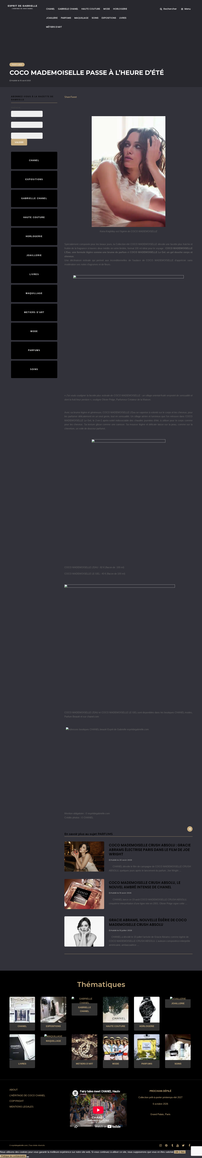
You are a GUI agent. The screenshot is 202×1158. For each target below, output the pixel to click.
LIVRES (122, 17)
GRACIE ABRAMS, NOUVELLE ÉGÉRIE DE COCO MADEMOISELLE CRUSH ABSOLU (148, 922)
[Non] (28, 1156)
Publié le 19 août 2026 (120, 893)
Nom (13, 118)
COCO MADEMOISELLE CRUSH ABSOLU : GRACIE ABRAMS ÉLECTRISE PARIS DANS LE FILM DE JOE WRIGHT (150, 850)
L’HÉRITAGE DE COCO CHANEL (27, 1095)
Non (182, 1152)
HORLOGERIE (120, 8)
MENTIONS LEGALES (21, 1106)
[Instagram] (160, 1145)
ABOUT (13, 1089)
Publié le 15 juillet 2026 (121, 930)
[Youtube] (177, 1145)
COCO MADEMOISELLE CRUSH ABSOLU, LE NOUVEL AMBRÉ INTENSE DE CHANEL (144, 885)
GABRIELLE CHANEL (68, 8)
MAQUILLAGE (81, 17)
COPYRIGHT (16, 1101)
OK (176, 1152)
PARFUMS (66, 17)
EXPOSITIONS (109, 17)
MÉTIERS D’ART (54, 26)
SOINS (95, 17)
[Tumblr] (172, 1145)
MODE (106, 8)
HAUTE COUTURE (90, 8)
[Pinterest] (166, 1145)
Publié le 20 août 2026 (121, 860)
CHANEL (50, 8)
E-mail (16, 129)
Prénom (16, 108)
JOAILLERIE (52, 17)
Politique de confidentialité (13, 1156)
